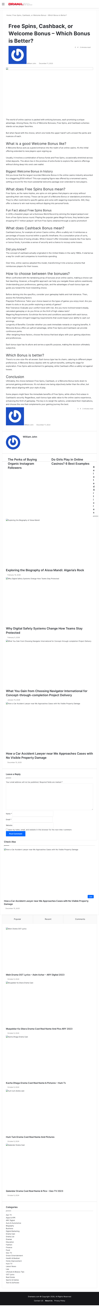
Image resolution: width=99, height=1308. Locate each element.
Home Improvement (14, 1261)
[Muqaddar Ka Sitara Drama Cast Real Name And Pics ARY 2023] (49, 1004)
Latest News (11, 1266)
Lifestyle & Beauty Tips (15, 1272)
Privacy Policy (59, 1301)
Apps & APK (10, 1218)
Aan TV (9, 1215)
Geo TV (9, 1253)
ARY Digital (10, 1220)
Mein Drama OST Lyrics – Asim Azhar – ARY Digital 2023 (35, 974)
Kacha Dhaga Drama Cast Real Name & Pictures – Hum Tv (36, 1083)
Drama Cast (10, 1234)
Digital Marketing (12, 1231)
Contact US (38, 1301)
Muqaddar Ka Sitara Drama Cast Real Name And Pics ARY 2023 (39, 1028)
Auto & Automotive (13, 1223)
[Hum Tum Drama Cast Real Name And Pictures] (49, 1112)
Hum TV (9, 1264)
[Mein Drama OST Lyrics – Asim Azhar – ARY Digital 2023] (49, 950)
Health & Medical (12, 1258)
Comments (80, 919)
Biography (10, 1226)
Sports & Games (12, 1280)
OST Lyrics (10, 1274)
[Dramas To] (20, 4)
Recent (48, 919)
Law (7, 1269)
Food (8, 1250)
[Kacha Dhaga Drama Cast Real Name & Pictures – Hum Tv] (49, 1058)
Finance (9, 1247)
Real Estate (10, 1277)
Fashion (9, 1245)
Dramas (9, 1239)
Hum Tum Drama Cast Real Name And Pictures (30, 1137)
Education (10, 1242)
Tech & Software (12, 1283)
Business (9, 1228)
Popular (17, 919)
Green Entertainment (14, 1255)
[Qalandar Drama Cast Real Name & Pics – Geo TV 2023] (49, 1167)
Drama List (10, 1237)
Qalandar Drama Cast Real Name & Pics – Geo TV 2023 (34, 1191)
